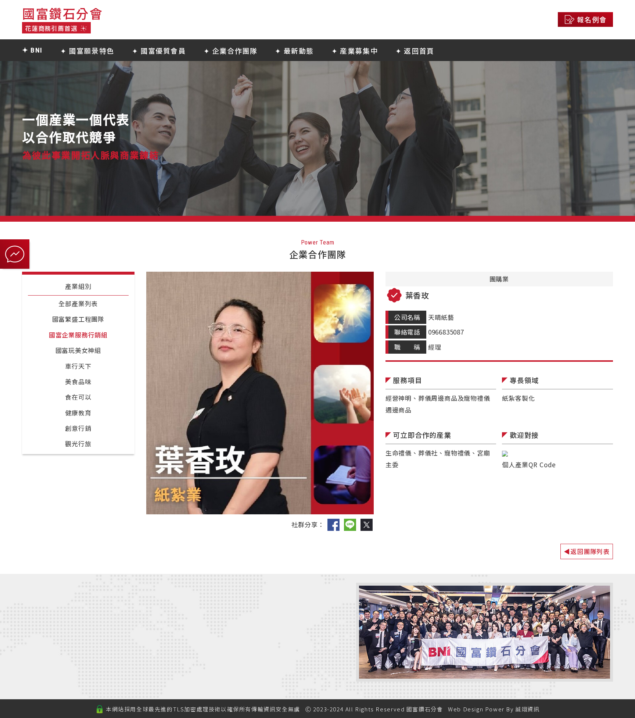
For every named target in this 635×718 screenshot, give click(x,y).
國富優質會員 (226, 628)
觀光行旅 (78, 443)
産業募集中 (223, 657)
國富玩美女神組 (78, 350)
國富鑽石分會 (424, 709)
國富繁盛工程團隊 (78, 319)
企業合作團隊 (226, 637)
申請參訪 (219, 666)
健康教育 (78, 412)
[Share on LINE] (349, 524)
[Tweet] (366, 524)
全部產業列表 (78, 303)
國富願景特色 (226, 618)
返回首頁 (219, 676)
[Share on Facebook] (333, 524)
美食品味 (78, 381)
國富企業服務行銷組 (78, 334)
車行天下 (78, 366)
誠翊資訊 (527, 709)
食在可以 (78, 396)
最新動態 (219, 647)
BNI (211, 608)
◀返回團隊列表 (587, 551)
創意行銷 (78, 428)
